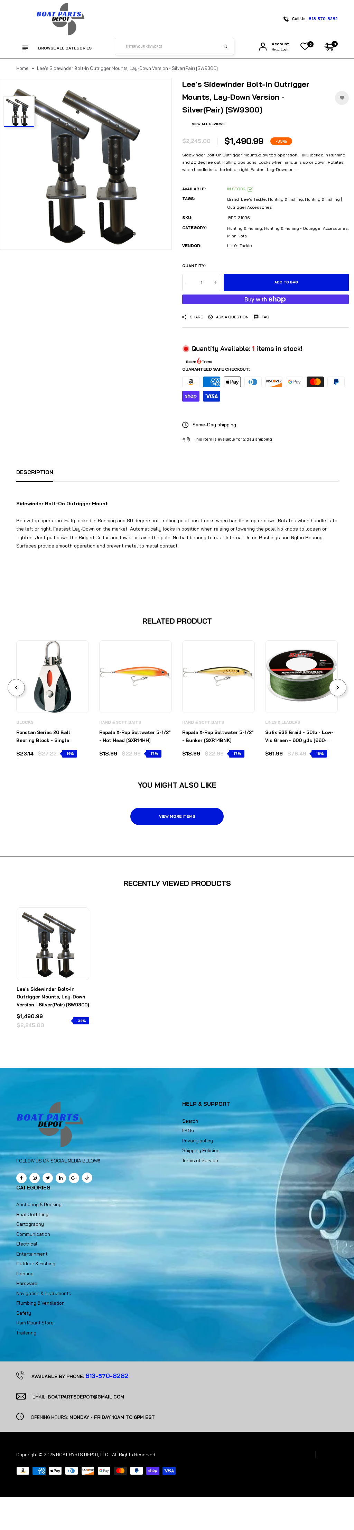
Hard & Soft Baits (120, 722)
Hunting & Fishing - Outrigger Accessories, (306, 228)
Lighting (25, 1273)
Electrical (26, 1244)
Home (22, 68)
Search (190, 1121)
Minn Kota (237, 235)
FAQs (188, 1130)
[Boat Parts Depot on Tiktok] (87, 1178)
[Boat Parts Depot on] (61, 1178)
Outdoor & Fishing (35, 1263)
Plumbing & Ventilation (40, 1303)
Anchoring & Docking (39, 1204)
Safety (23, 1313)
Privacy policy (197, 1140)
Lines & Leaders (282, 722)
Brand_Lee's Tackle (246, 199)
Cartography (30, 1224)
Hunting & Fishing (285, 199)
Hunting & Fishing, (245, 228)
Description (34, 472)
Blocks (25, 722)
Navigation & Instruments (43, 1293)
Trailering (26, 1333)
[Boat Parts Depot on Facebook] (21, 1178)
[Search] (225, 46)
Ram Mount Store (35, 1322)
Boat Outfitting (32, 1214)
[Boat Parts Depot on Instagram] (34, 1178)
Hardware (26, 1283)
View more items (177, 816)
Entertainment (31, 1254)
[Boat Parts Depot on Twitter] (48, 1178)
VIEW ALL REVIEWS (208, 124)
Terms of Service (200, 1160)
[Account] (263, 46)
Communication (33, 1234)
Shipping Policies (201, 1150)
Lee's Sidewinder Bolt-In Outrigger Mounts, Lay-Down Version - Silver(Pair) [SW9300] (53, 996)
